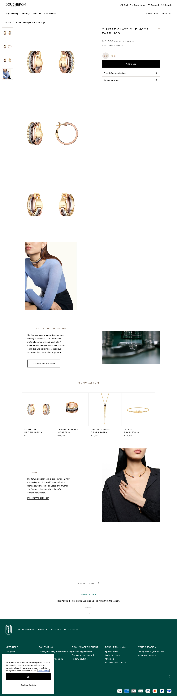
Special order (111, 651)
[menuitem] (124, 5)
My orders (109, 659)
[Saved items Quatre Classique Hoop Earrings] (159, 29)
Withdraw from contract (116, 662)
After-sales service (147, 655)
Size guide (10, 651)
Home (8, 22)
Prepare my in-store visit (83, 655)
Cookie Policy (43, 670)
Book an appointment (82, 651)
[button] (88, 613)
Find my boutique (80, 659)
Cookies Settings (28, 685)
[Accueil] (9, 630)
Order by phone (112, 655)
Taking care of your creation (151, 651)
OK (28, 677)
